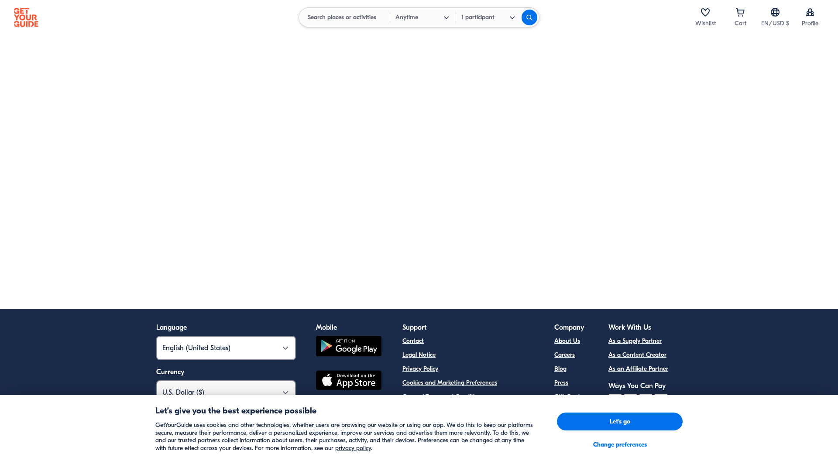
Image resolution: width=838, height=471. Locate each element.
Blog (560, 368)
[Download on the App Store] (348, 381)
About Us (567, 341)
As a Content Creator (637, 354)
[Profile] (810, 12)
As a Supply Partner (635, 341)
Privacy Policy (420, 368)
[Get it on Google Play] (348, 347)
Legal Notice (419, 354)
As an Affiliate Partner (638, 368)
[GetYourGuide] (26, 17)
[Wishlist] (705, 12)
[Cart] (740, 12)
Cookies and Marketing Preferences (449, 382)
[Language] (775, 12)
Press (561, 382)
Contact (413, 341)
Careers (564, 354)
